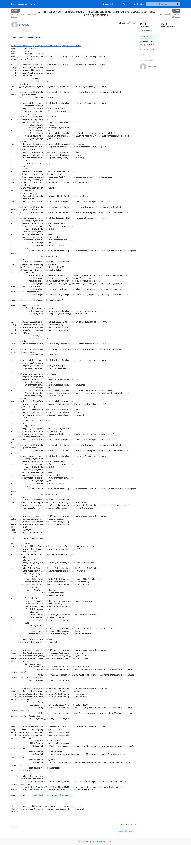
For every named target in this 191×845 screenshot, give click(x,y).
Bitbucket (24, 24)
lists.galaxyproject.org (23, 4)
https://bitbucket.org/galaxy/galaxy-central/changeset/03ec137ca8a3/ (46, 45)
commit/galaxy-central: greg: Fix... (170, 15)
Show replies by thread (127, 831)
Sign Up (140, 4)
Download (147, 36)
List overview (145, 30)
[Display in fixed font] (132, 825)
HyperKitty (96, 841)
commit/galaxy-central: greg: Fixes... (23, 15)
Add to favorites (149, 49)
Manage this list (111, 4)
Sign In (127, 4)
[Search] (177, 4)
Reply (15, 827)
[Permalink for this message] (135, 824)
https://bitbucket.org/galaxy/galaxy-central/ (51, 795)
